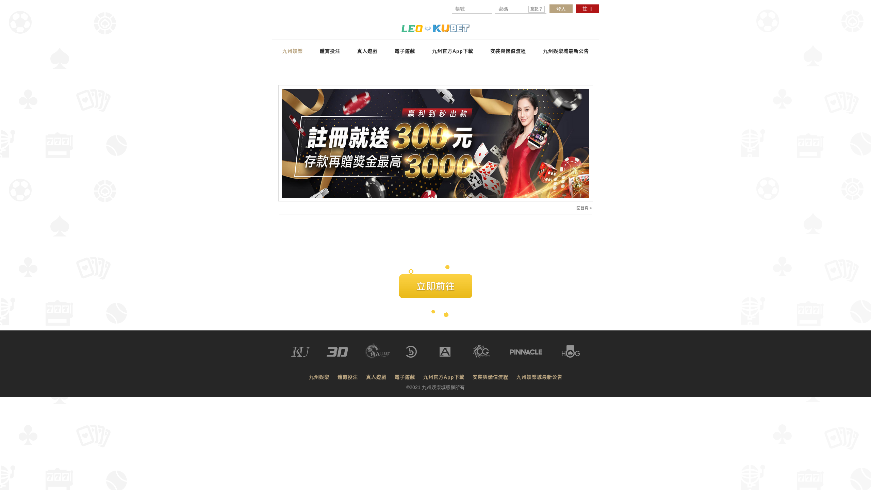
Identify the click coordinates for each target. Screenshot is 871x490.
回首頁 (582, 208)
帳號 (460, 9)
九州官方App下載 (452, 51)
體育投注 (330, 51)
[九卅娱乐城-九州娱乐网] (435, 28)
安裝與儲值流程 (508, 51)
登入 (561, 9)
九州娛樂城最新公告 (566, 51)
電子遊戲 (405, 51)
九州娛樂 (292, 51)
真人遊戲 (367, 51)
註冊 (587, 9)
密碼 (520, 9)
